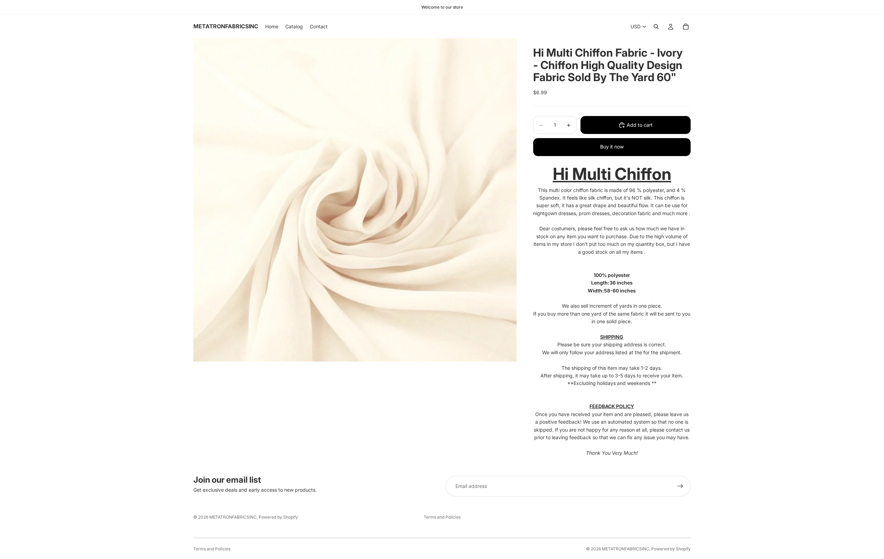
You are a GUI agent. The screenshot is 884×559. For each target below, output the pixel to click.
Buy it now (612, 147)
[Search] (656, 26)
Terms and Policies (442, 517)
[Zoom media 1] (355, 200)
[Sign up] (680, 486)
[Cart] (685, 26)
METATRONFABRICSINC (233, 517)
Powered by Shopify (278, 517)
